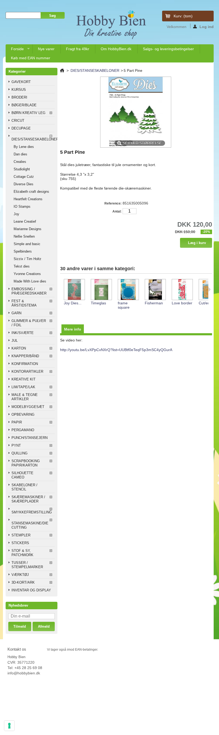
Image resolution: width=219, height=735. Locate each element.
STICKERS (20, 543)
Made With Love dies (30, 281)
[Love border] (182, 290)
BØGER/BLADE (24, 105)
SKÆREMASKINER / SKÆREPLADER (28, 499)
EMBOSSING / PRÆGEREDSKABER (28, 291)
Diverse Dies (23, 184)
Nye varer (46, 49)
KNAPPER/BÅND (25, 356)
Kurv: (183, 16)
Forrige (61, 289)
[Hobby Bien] (111, 25)
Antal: (116, 211)
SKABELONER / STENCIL (24, 487)
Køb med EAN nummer (30, 58)
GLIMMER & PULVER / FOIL (28, 323)
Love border (182, 303)
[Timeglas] (101, 290)
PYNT (16, 445)
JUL (14, 341)
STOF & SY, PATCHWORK (22, 553)
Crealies (20, 162)
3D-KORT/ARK (23, 582)
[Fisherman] (155, 290)
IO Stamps (22, 207)
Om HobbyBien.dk (116, 49)
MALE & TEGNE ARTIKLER (24, 397)
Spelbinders (23, 251)
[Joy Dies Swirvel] (74, 290)
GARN (16, 313)
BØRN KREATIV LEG (28, 113)
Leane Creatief (25, 221)
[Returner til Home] (62, 70)
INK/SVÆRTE (22, 333)
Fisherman (154, 303)
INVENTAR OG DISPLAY (31, 590)
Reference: (112, 203)
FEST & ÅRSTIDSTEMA (24, 303)
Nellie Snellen (24, 236)
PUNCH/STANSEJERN (29, 438)
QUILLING (19, 453)
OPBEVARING (22, 414)
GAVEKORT (21, 82)
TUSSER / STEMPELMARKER (27, 565)
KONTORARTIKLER (27, 372)
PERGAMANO (22, 430)
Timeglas (98, 303)
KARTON (18, 348)
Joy (16, 214)
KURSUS (18, 90)
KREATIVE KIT (23, 379)
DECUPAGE (21, 128)
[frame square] (128, 290)
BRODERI (19, 97)
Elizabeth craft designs (31, 192)
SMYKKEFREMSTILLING (31, 512)
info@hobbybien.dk (23, 673)
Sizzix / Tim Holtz (27, 259)
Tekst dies (22, 266)
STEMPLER (20, 535)
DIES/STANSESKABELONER (33, 139)
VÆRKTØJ (20, 575)
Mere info (72, 329)
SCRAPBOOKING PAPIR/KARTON (25, 463)
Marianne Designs (27, 229)
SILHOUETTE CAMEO (22, 475)
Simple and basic (27, 244)
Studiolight (22, 169)
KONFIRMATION (24, 364)
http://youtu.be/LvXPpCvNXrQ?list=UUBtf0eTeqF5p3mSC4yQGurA (116, 350)
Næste (209, 289)
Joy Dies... (72, 303)
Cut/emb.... (208, 303)
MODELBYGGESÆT (27, 407)
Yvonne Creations (27, 274)
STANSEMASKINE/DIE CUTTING (29, 525)
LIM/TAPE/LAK (23, 387)
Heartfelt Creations (28, 199)
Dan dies (20, 154)
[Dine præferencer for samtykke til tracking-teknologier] (9, 726)
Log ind (207, 26)
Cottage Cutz (24, 177)
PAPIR (16, 422)
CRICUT (17, 121)
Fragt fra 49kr (77, 49)
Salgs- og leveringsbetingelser (168, 49)
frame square (124, 305)
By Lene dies (24, 147)
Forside (15, 50)
